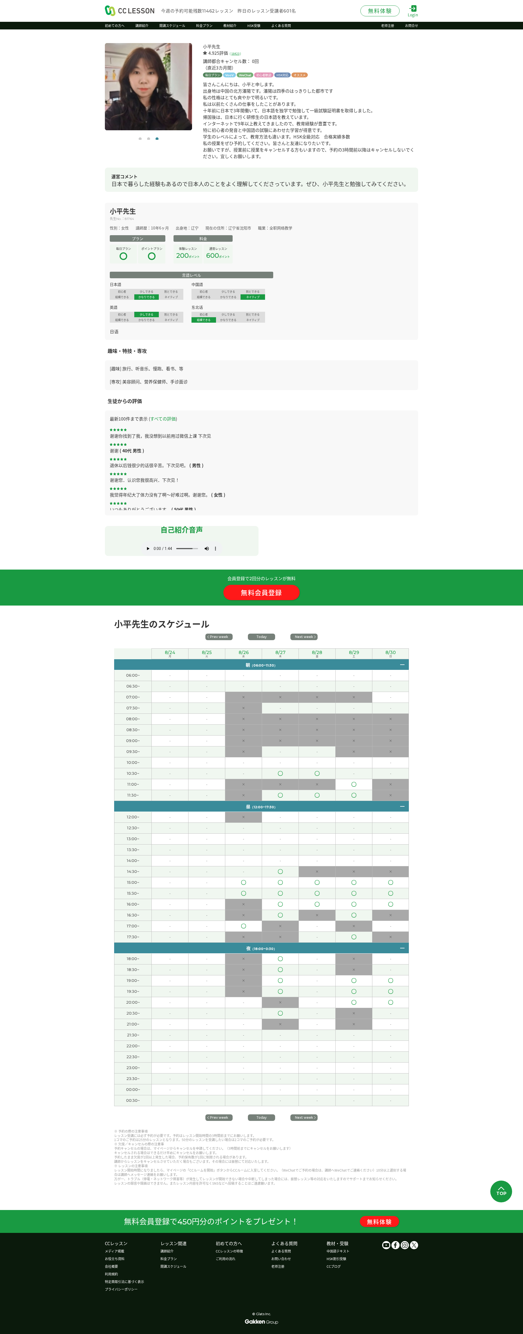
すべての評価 (163, 418)
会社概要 (111, 1266)
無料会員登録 (261, 592)
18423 (235, 53)
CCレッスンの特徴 (229, 1251)
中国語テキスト (338, 1251)
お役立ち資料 (114, 1258)
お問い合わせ (281, 1258)
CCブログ (334, 1266)
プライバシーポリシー (121, 1289)
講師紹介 (167, 1251)
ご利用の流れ (225, 1258)
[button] (140, 138)
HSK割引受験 (336, 1258)
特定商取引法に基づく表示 (124, 1281)
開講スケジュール (173, 1266)
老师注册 (277, 1266)
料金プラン (168, 1258)
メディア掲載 (114, 1251)
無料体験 (379, 1221)
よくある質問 (281, 1251)
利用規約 (111, 1274)
